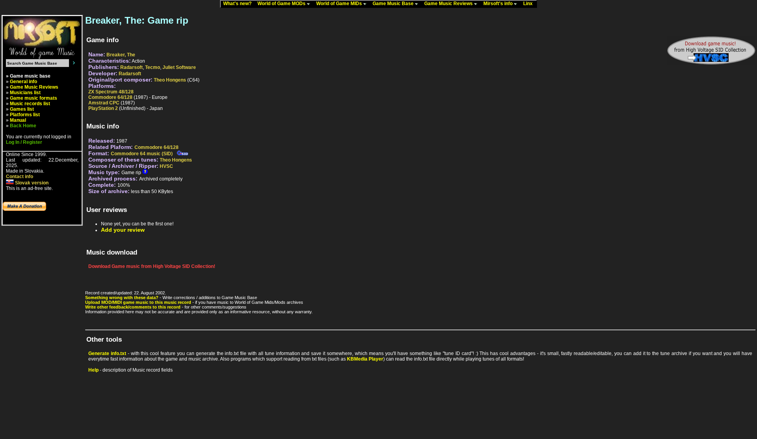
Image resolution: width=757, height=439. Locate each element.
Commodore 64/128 (110, 97)
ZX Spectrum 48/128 (111, 92)
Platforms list (25, 114)
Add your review (123, 230)
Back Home (23, 125)
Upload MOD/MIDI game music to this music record (138, 302)
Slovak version (31, 183)
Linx (529, 3)
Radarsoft (131, 67)
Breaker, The (120, 55)
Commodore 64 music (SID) (142, 153)
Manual (18, 120)
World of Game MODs (282, 3)
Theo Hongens (170, 80)
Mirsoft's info (498, 3)
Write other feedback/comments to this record (133, 307)
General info (23, 81)
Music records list (30, 103)
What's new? (239, 3)
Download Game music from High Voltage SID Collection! (151, 266)
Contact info (19, 176)
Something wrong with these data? (121, 297)
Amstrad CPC (103, 103)
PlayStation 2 (103, 108)
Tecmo (152, 67)
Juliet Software (179, 67)
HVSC (166, 166)
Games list (22, 109)
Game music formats (33, 98)
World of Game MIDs (339, 3)
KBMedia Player (365, 359)
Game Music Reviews (449, 3)
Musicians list (25, 92)
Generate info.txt (107, 353)
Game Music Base (394, 3)
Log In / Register (24, 142)
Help (93, 370)
